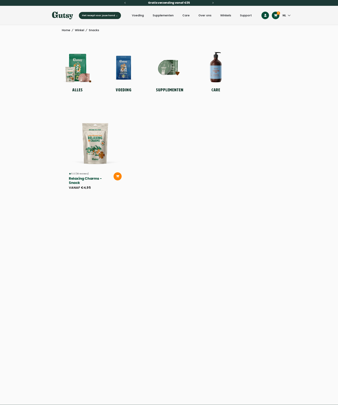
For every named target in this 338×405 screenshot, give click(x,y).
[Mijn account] (265, 15)
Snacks (94, 30)
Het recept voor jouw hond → (100, 15)
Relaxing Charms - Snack (85, 180)
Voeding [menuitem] (138, 15)
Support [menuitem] (246, 15)
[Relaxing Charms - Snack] (95, 141)
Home (66, 30)
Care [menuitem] (186, 15)
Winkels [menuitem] (225, 15)
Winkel (79, 30)
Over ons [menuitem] (204, 15)
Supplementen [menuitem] (163, 15)
